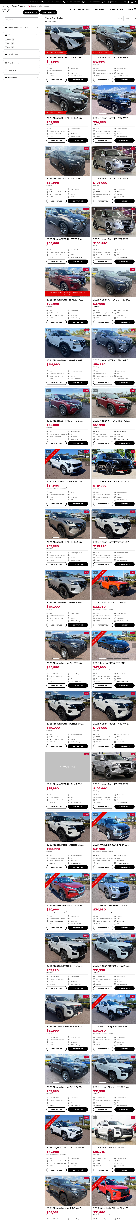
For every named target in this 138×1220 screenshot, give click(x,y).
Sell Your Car (48, 12)
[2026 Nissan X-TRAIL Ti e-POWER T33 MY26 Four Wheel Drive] (67, 767)
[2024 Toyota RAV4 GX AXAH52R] (67, 1130)
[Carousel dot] (71, 113)
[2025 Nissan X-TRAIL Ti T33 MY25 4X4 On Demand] (67, 100)
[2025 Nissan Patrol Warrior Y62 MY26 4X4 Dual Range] (114, 464)
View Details (56, 80)
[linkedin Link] (131, 2)
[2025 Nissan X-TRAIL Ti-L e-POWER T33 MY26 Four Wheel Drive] (114, 343)
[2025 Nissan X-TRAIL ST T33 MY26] (67, 222)
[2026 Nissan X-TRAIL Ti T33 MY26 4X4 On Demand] (67, 524)
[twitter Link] (125, 2)
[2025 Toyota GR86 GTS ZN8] (114, 646)
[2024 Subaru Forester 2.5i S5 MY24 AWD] (114, 888)
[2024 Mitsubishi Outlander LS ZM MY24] (114, 827)
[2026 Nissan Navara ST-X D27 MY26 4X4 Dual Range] (67, 948)
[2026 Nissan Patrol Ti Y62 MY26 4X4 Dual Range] (114, 706)
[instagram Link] (135, 2)
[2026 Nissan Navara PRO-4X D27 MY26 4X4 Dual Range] (67, 1009)
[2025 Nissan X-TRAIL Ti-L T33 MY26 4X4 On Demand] (67, 161)
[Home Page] (5, 9)
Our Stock (99, 9)
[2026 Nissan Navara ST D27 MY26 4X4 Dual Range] (67, 1069)
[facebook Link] (122, 2)
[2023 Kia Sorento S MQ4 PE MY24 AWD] (67, 464)
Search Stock (31, 12)
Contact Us (78, 80)
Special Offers (116, 9)
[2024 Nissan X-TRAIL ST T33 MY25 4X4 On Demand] (67, 888)
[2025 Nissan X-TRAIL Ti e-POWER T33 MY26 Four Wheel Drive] (114, 403)
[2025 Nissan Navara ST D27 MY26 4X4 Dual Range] (114, 948)
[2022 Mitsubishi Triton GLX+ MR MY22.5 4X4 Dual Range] (114, 1191)
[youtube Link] (128, 2)
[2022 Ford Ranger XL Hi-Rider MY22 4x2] (114, 1009)
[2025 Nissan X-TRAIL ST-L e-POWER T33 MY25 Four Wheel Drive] (114, 40)
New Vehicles (84, 9)
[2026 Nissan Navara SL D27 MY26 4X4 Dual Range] (67, 646)
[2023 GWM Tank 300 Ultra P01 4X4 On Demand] (114, 585)
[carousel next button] (87, 40)
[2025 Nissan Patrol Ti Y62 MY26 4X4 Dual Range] (114, 100)
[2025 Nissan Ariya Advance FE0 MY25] (67, 40)
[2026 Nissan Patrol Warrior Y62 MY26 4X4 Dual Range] (67, 343)
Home (72, 9)
